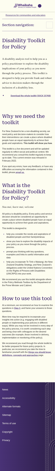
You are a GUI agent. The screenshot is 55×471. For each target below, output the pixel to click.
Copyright (7, 432)
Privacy (6, 440)
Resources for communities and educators (25, 15)
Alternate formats (11, 406)
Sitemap (6, 415)
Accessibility (8, 398)
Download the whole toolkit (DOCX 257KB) (31, 95)
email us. (19, 172)
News (5, 389)
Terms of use (9, 423)
